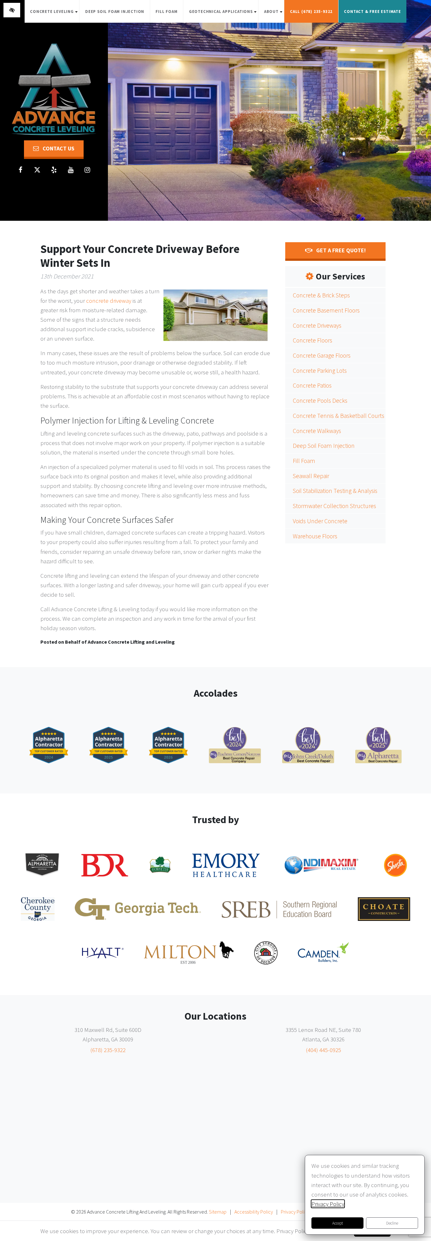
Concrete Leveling (54, 14)
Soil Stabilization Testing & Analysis (335, 491)
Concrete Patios (312, 385)
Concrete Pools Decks (320, 400)
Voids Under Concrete (320, 521)
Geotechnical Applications (223, 14)
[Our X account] (37, 170)
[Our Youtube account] (70, 170)
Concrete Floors (312, 340)
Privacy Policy (295, 1212)
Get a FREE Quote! (340, 250)
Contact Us (57, 148)
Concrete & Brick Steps (321, 295)
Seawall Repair (311, 476)
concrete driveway (108, 300)
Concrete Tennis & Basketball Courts (338, 415)
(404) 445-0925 (323, 1050)
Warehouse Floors (315, 536)
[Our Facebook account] (20, 170)
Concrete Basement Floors (326, 310)
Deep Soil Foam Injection (114, 11)
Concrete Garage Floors (322, 355)
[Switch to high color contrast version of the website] (12, 10)
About (274, 14)
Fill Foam (166, 11)
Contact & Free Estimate (372, 11)
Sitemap (218, 1212)
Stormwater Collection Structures (334, 506)
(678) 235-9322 (108, 1050)
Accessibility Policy (253, 1212)
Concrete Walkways (317, 431)
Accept (337, 1223)
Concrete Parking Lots (320, 370)
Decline (392, 1223)
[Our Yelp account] (54, 170)
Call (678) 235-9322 (311, 11)
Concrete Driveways (317, 325)
